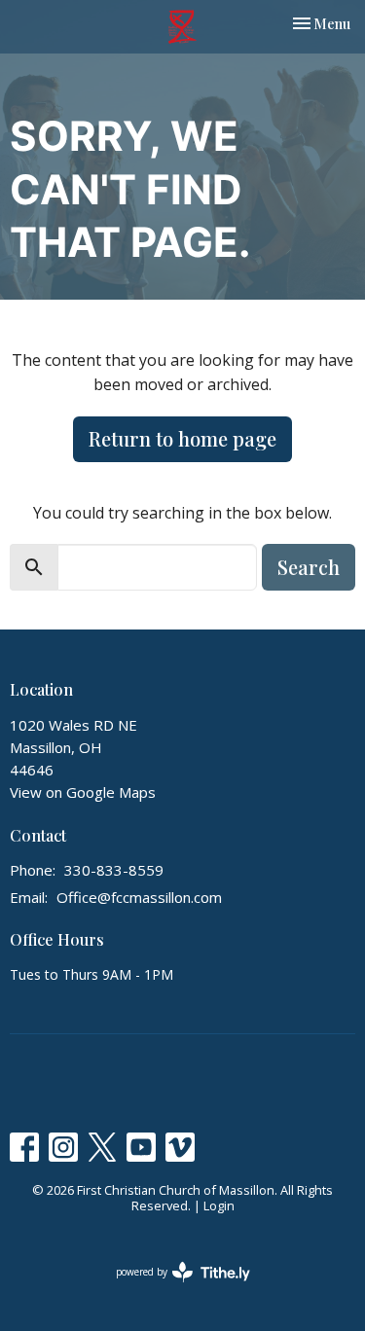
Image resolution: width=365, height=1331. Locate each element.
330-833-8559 (114, 870)
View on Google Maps (83, 792)
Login (219, 1205)
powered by (173, 1288)
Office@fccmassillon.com (139, 897)
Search (308, 567)
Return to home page (182, 438)
